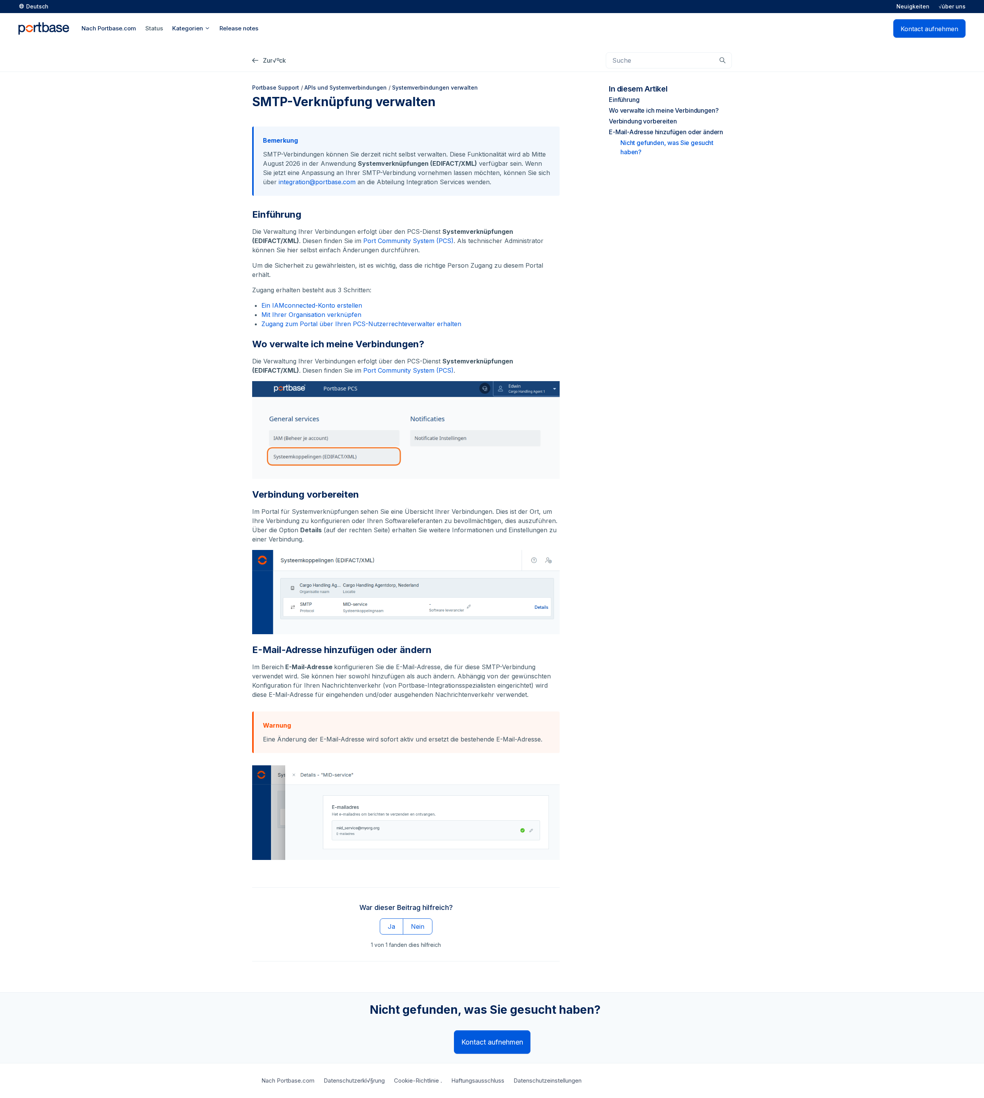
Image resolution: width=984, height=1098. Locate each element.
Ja (391, 926)
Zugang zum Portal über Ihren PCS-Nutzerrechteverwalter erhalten (361, 324)
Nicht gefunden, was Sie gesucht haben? (666, 147)
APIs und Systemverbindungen (345, 87)
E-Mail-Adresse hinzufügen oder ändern (666, 132)
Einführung (624, 99)
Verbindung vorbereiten (642, 121)
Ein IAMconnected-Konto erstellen (311, 305)
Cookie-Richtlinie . (418, 1080)
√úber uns (952, 6)
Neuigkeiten (912, 6)
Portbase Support (275, 87)
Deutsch (37, 6)
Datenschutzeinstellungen (548, 1080)
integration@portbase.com (317, 182)
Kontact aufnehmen (929, 29)
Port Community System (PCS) (408, 241)
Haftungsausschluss (477, 1080)
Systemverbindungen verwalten (435, 87)
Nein (417, 926)
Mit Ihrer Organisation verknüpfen (311, 314)
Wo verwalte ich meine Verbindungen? (663, 110)
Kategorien (188, 28)
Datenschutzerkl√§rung (354, 1080)
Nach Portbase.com (287, 1080)
